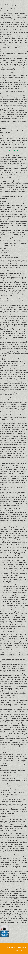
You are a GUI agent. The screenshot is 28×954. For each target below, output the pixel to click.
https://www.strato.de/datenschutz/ (10, 151)
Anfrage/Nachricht (22, 947)
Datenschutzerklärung (21, 951)
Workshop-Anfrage (11, 947)
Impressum (11, 951)
